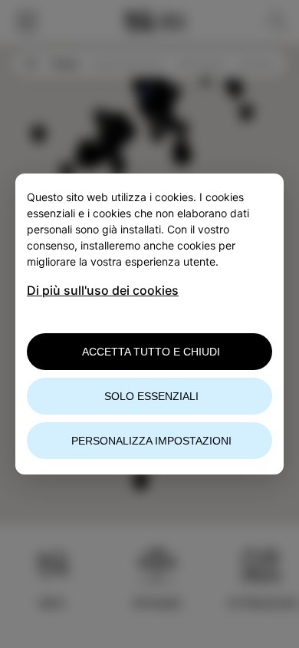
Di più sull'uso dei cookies (103, 290)
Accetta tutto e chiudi (151, 351)
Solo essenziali (151, 396)
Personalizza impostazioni (151, 441)
